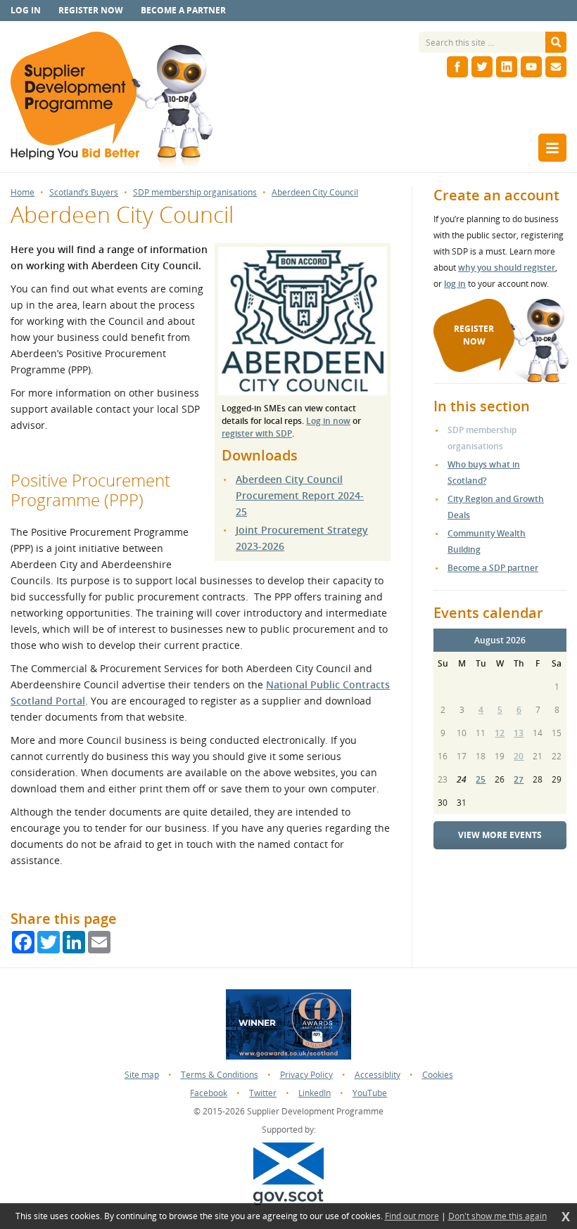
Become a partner (183, 10)
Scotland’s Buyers (83, 192)
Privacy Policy (306, 1075)
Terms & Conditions (219, 1075)
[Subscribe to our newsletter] (555, 66)
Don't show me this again (497, 1216)
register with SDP (257, 433)
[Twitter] (482, 66)
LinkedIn (314, 1093)
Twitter (263, 1093)
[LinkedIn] (506, 66)
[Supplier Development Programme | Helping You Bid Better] (112, 102)
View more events (500, 835)
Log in (26, 10)
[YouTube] (531, 66)
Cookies (437, 1075)
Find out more (412, 1216)
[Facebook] (457, 66)
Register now (90, 10)
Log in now (328, 421)
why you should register (506, 268)
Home (22, 192)
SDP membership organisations (195, 192)
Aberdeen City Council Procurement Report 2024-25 (300, 495)
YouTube (370, 1093)
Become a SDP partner (493, 568)
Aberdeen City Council (315, 192)
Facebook (208, 1093)
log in (455, 284)
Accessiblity (377, 1075)
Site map (142, 1075)
